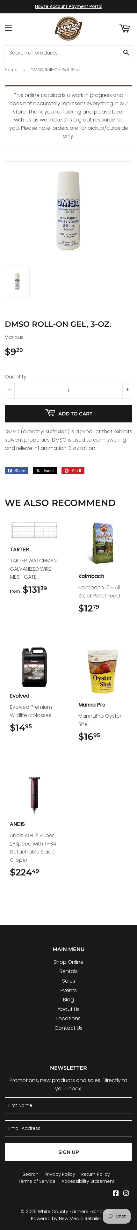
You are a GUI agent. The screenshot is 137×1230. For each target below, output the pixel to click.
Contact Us (68, 1028)
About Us (68, 1009)
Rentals (69, 971)
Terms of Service (36, 1181)
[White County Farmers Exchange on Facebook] (116, 1193)
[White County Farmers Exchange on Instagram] (126, 1193)
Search (31, 1174)
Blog (68, 999)
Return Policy (95, 1174)
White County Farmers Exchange (75, 1211)
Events (69, 990)
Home (11, 70)
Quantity (15, 376)
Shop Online (68, 962)
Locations (68, 1018)
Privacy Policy (60, 1174)
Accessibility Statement (87, 1181)
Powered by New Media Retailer (66, 1218)
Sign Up (68, 1152)
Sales (68, 981)
